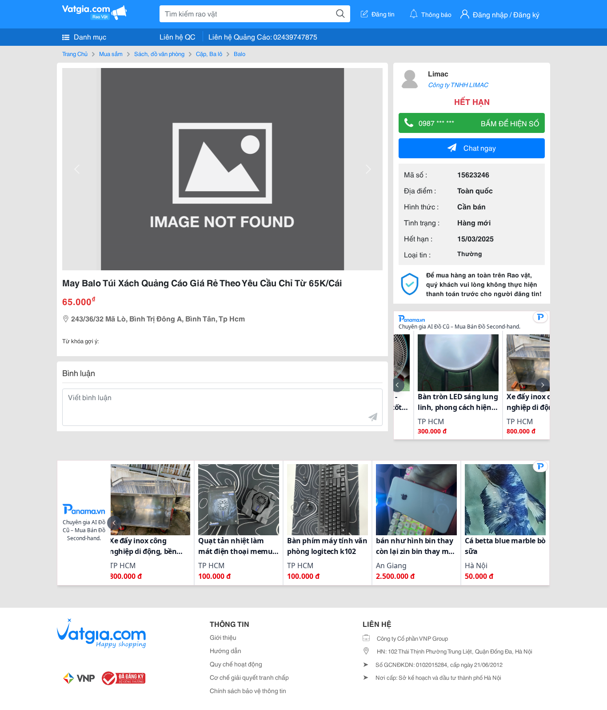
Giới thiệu (223, 637)
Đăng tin (383, 13)
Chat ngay (479, 147)
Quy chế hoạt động (236, 663)
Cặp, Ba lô (209, 53)
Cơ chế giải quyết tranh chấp (249, 677)
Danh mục (89, 36)
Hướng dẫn (225, 650)
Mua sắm (111, 53)
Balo (239, 53)
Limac (438, 73)
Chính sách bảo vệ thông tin (248, 690)
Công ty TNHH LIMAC (458, 84)
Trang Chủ (75, 53)
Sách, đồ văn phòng (159, 53)
